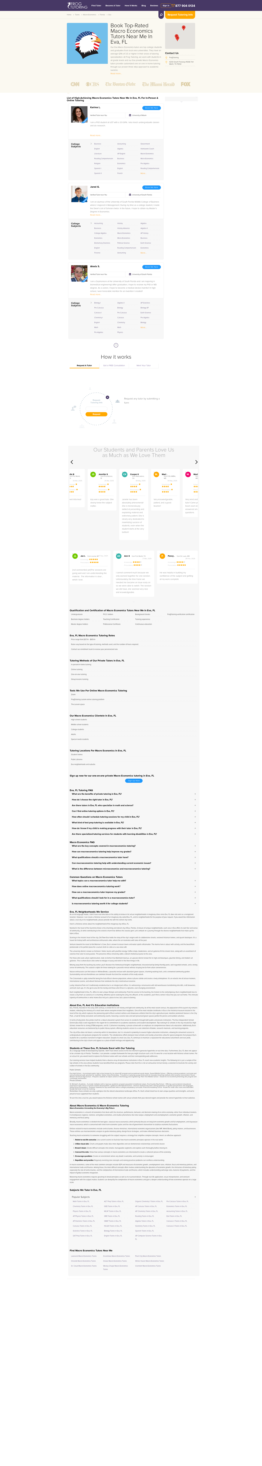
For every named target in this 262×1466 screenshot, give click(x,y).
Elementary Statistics (102, 243)
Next (196, 462)
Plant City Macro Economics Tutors (148, 1256)
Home (69, 15)
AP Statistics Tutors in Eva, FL (84, 1221)
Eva (109, 15)
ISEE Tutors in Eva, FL (112, 1206)
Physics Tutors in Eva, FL (82, 1211)
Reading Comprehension (103, 159)
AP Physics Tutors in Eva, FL (83, 1216)
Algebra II (144, 228)
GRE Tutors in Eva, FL (112, 1216)
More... (144, 173)
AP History (144, 233)
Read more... (116, 74)
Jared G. (95, 187)
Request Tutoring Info (180, 15)
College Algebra (100, 233)
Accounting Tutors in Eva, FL (176, 1211)
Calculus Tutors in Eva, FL (82, 1226)
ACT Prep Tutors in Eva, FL (114, 1201)
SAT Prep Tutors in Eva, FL (82, 1236)
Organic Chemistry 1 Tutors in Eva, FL (149, 1201)
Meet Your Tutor (144, 366)
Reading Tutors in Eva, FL (144, 1216)
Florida (102, 15)
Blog (144, 6)
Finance (97, 253)
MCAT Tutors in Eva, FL (112, 1211)
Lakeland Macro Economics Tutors (84, 1256)
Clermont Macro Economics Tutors (148, 1266)
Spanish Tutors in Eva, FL (144, 1231)
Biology (120, 308)
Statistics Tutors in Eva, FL (82, 1231)
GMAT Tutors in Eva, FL (112, 1221)
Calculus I (98, 313)
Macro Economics (89, 15)
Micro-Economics (147, 159)
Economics (121, 163)
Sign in (166, 6)
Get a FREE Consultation (114, 366)
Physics (120, 332)
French (120, 173)
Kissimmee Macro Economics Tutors (116, 1256)
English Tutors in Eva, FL (113, 1236)
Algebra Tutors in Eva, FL (144, 1221)
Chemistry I (98, 318)
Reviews (154, 6)
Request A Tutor (84, 366)
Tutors (77, 15)
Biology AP (145, 308)
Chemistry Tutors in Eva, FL (83, 1206)
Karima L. (95, 107)
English (97, 149)
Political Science (123, 243)
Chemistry (121, 322)
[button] (183, 28)
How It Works (131, 6)
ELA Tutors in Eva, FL (174, 1216)
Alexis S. (95, 266)
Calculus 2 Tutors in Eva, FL (176, 1221)
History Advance (123, 228)
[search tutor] (161, 15)
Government (145, 144)
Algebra (120, 149)
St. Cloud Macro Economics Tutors (84, 1266)
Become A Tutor (112, 6)
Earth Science (146, 243)
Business (97, 144)
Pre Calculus (99, 308)
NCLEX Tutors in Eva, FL (113, 1226)
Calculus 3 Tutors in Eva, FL (176, 1226)
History (120, 223)
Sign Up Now (134, 781)
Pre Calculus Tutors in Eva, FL (177, 1201)
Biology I (97, 303)
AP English (121, 154)
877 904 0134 (185, 6)
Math (96, 327)
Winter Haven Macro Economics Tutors (149, 1261)
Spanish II (98, 173)
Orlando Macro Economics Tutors (83, 1261)
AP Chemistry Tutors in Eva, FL (146, 1211)
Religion (97, 163)
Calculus (120, 318)
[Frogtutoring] (77, 6)
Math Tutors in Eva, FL (81, 1201)
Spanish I (97, 168)
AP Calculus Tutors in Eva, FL (146, 1206)
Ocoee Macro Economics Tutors (115, 1261)
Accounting (121, 144)
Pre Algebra (145, 163)
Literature (98, 154)
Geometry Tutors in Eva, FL (145, 1226)
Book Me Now (151, 108)
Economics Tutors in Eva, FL (176, 1206)
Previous (72, 462)
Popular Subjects (81, 1197)
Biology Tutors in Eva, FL (113, 1231)
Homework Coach (147, 149)
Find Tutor (96, 6)
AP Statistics (145, 303)
